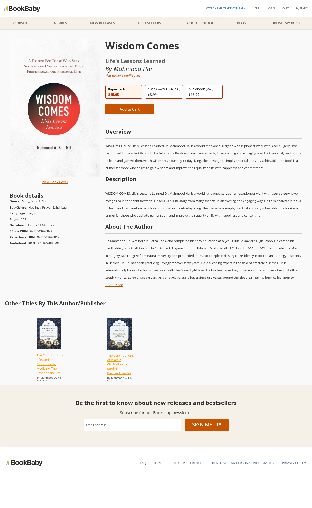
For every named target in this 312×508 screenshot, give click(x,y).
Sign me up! (206, 424)
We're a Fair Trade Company (225, 8)
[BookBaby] (26, 8)
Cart (285, 8)
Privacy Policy (294, 463)
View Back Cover (55, 182)
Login (271, 8)
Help (256, 8)
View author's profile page (122, 75)
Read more (114, 284)
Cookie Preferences (187, 463)
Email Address (96, 425)
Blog (241, 23)
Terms (158, 463)
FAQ (143, 463)
